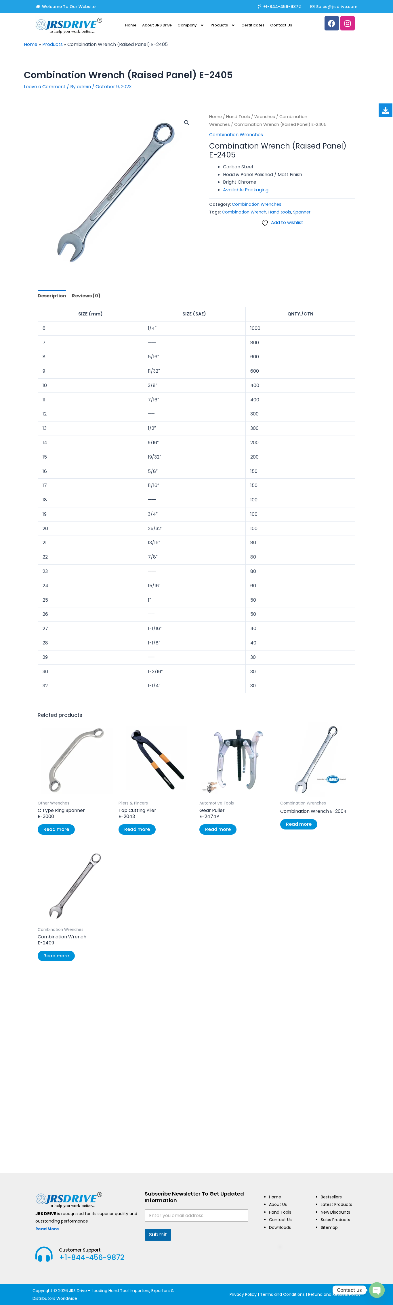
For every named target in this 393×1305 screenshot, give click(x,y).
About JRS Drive (157, 25)
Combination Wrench (244, 212)
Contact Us (281, 25)
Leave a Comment (45, 86)
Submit (158, 1234)
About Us (278, 1204)
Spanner (301, 212)
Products (219, 25)
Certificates (252, 25)
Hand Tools (238, 117)
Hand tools (279, 212)
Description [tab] (52, 295)
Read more (56, 829)
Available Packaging (245, 189)
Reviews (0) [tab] (86, 295)
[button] (191, 25)
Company (187, 25)
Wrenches (264, 117)
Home (130, 25)
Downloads (280, 1227)
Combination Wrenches (236, 134)
